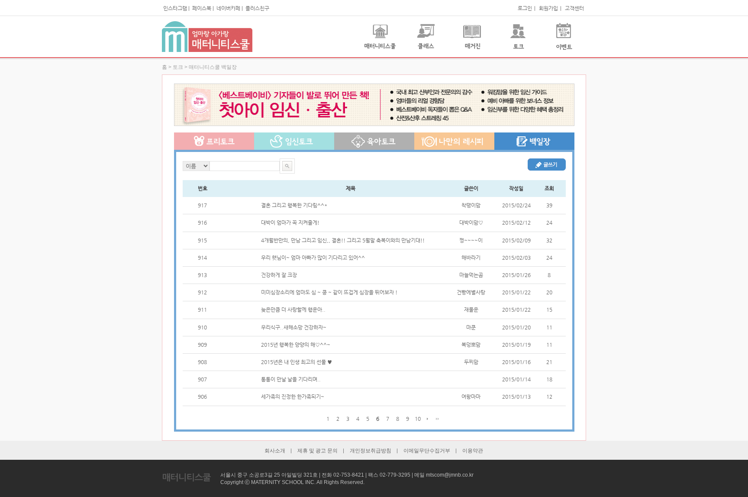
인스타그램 (175, 8)
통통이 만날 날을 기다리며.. (291, 379)
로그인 (525, 8)
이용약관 (472, 451)
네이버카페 (228, 8)
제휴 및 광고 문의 (317, 451)
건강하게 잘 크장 (279, 275)
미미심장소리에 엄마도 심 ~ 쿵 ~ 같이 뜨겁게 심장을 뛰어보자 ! (329, 292)
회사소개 (274, 451)
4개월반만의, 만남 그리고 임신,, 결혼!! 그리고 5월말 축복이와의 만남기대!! (343, 240)
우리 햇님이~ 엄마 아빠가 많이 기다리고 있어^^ (313, 258)
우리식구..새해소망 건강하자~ (293, 327)
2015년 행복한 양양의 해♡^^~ (295, 345)
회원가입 (548, 8)
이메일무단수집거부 (426, 451)
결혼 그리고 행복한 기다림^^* (294, 205)
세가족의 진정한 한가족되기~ (292, 397)
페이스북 (201, 8)
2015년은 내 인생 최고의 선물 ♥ (296, 362)
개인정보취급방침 (370, 451)
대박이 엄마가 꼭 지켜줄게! (290, 222)
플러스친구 (257, 8)
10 (418, 419)
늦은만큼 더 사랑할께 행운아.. (293, 310)
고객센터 (574, 8)
